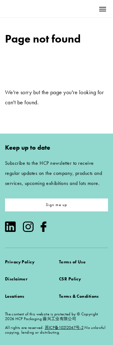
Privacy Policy (20, 262)
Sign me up (56, 204)
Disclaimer (16, 279)
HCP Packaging (28, 8)
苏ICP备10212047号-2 (64, 327)
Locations (14, 296)
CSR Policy (70, 279)
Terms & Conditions (79, 296)
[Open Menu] (102, 9)
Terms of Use (72, 262)
